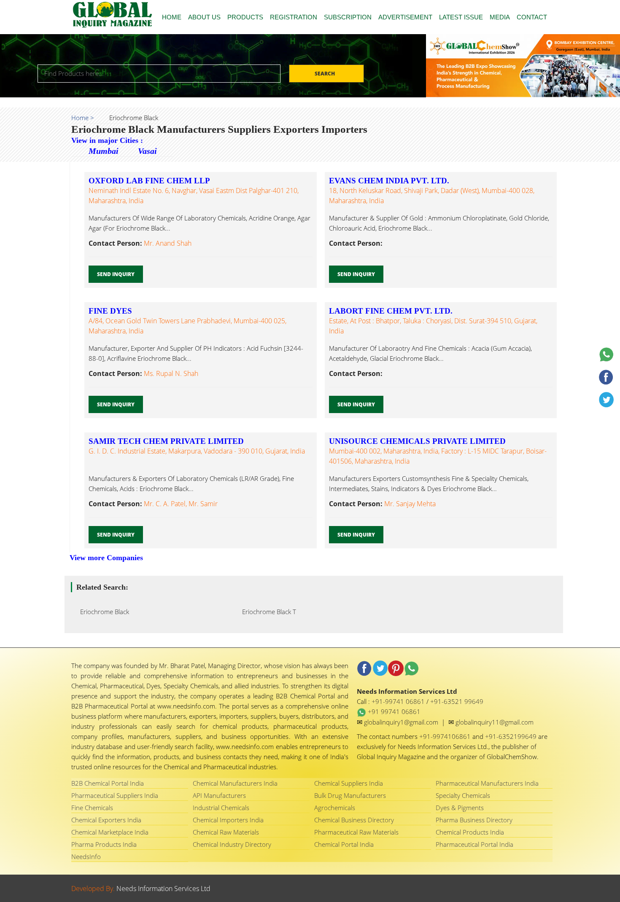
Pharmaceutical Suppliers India (114, 795)
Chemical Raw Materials (226, 832)
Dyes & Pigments (460, 807)
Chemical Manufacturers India (235, 783)
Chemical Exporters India (106, 820)
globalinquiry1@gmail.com (402, 722)
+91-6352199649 (511, 736)
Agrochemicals (334, 807)
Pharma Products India (104, 844)
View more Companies (106, 557)
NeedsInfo (86, 856)
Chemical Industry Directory (232, 844)
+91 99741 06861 (393, 711)
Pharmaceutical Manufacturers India (487, 783)
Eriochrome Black (102, 611)
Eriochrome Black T (266, 611)
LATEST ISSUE (461, 17)
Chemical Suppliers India (348, 783)
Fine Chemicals (92, 807)
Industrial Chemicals (221, 807)
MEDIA (500, 17)
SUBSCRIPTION (348, 17)
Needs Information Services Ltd (163, 888)
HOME (171, 17)
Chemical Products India (470, 832)
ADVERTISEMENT (405, 17)
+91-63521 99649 (456, 701)
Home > (82, 117)
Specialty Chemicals (463, 795)
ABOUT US (204, 17)
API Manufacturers (219, 795)
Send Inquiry (116, 274)
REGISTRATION (293, 17)
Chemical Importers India (228, 820)
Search (325, 73)
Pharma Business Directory (474, 820)
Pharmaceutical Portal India (474, 844)
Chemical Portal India (344, 844)
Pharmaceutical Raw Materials (356, 832)
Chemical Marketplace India (109, 832)
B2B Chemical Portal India (107, 783)
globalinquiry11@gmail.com (495, 722)
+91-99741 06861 (399, 701)
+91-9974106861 (445, 736)
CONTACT (532, 17)
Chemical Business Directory (354, 820)
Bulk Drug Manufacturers (350, 795)
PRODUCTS (245, 17)
